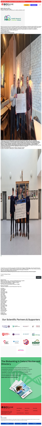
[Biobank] (7, 4)
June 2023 (3, 299)
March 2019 (3, 304)
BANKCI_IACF (22, 33)
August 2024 (3, 296)
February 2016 (3, 308)
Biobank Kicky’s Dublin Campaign (7, 32)
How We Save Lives (20, 412)
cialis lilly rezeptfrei (4, 286)
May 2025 (3, 294)
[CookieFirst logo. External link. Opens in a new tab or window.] (1, 416)
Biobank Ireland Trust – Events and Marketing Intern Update (12, 280)
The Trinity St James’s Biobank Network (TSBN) (10, 284)
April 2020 (3, 303)
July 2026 (3, 290)
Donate (26, 5)
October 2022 (3, 301)
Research (26, 410)
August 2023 (3, 298)
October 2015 (3, 311)
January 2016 (3, 309)
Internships (35, 408)
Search (2, 275)
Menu (40, 4)
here (8, 30)
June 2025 (3, 293)
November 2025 (4, 291)
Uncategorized (4, 314)
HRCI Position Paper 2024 (6, 9)
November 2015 (4, 310)
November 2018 (4, 305)
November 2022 (4, 300)
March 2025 (3, 295)
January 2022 (3, 302)
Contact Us (39, 1)
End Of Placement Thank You (15, 286)
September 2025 (4, 292)
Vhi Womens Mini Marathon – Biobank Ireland (10, 282)
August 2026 (3, 289)
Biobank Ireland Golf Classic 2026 (7, 283)
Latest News (33, 1)
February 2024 (3, 297)
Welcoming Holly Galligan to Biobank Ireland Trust (11, 281)
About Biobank (19, 408)
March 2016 (3, 307)
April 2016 (3, 306)
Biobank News (7, 31)
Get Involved (27, 408)
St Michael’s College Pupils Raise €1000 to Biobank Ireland (12, 147)
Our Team (18, 410)
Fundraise (34, 5)
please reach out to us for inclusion (9, 377)
